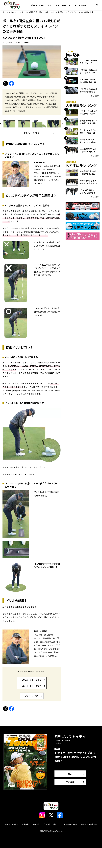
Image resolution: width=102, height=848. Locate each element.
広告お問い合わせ (71, 824)
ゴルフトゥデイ (79, 5)
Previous (1, 123)
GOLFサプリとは (11, 824)
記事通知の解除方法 (89, 824)
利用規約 (35, 824)
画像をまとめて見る (31, 133)
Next (62, 123)
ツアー (56, 5)
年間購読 (70, 782)
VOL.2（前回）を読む (31, 679)
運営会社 (25, 824)
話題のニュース (38, 5)
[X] (5, 83)
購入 (70, 773)
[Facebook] (11, 83)
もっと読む (95, 96)
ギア (49, 5)
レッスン (66, 5)
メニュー (96, 5)
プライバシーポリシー (51, 824)
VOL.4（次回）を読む (31, 685)
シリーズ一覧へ (32, 695)
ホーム (5, 12)
